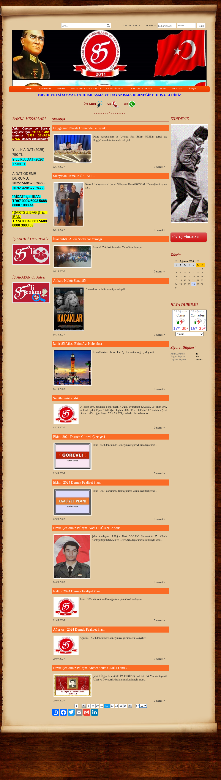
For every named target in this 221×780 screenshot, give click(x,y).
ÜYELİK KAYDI (131, 25)
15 (121, 705)
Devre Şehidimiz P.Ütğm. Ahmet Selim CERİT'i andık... (91, 668)
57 (137, 705)
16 (125, 705)
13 (112, 705)
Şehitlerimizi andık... (67, 398)
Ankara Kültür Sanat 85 (69, 280)
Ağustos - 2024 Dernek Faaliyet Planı (78, 629)
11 (101, 705)
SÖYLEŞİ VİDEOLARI (185, 237)
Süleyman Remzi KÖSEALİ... (74, 176)
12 (106, 705)
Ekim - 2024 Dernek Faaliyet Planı (77, 482)
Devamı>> (159, 166)
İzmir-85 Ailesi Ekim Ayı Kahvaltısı (77, 343)
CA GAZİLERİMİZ (116, 88)
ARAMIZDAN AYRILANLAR (86, 88)
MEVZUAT (178, 88)
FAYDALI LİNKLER (141, 88)
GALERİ (162, 88)
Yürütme (60, 88)
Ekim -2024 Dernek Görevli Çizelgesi (79, 436)
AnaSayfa (28, 88)
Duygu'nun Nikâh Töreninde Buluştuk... (80, 128)
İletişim (192, 88)
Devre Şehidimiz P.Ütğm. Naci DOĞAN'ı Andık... (87, 528)
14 (116, 705)
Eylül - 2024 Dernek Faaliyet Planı (77, 591)
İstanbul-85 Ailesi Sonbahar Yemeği (77, 239)
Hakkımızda (45, 88)
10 (97, 705)
